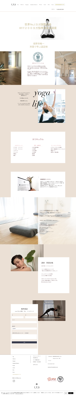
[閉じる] (74, 393)
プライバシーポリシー (19, 393)
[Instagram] (13, 381)
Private (14, 365)
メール (13, 319)
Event (13, 372)
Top (13, 356)
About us (14, 358)
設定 (66, 393)
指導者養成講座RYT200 (17, 374)
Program (14, 361)
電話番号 (13, 326)
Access (14, 367)
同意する (70, 393)
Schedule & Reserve (16, 363)
